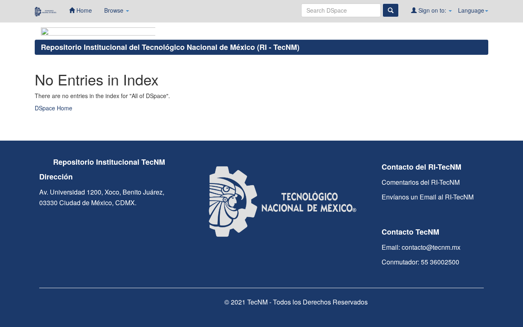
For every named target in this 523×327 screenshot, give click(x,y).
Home (83, 10)
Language (471, 10)
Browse (114, 10)
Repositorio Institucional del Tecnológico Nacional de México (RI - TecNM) (170, 47)
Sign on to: (432, 10)
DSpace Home (53, 108)
